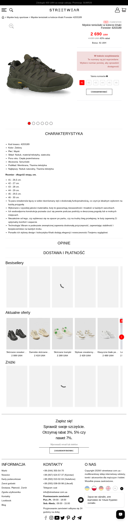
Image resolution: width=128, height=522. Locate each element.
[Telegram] (79, 518)
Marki (4, 470)
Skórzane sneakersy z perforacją (16, 352)
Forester (115, 22)
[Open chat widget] (120, 514)
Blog (4, 505)
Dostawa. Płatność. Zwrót (14, 487)
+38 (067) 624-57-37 (53, 475)
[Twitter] (62, 518)
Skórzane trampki (62, 352)
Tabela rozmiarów (98, 76)
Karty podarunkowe (11, 479)
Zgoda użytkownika (11, 492)
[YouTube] (56, 518)
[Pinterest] (68, 518)
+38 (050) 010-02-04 (53, 479)
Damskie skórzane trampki (39, 352)
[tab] (64, 134)
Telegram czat (50, 487)
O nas (90, 464)
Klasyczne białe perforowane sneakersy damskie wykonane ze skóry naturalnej (108, 352)
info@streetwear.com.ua (55, 492)
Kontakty (6, 496)
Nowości (6, 475)
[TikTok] (73, 518)
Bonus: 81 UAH (99, 43)
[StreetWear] (64, 10)
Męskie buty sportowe (17, 17)
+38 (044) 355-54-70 (53, 470)
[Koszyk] (123, 10)
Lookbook (6, 500)
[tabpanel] (64, 188)
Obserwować (100, 92)
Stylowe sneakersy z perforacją (85, 352)
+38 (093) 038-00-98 (53, 483)
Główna (3, 17)
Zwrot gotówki (8, 483)
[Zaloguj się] (117, 10)
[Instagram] (51, 518)
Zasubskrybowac (64, 451)
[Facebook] (45, 518)
